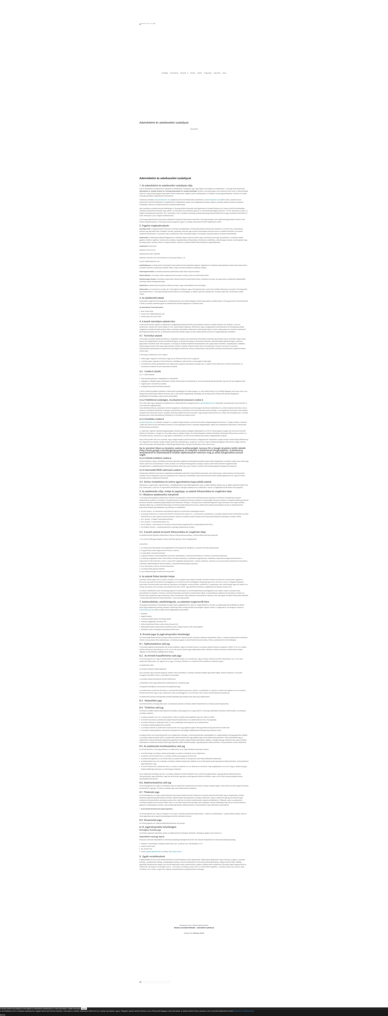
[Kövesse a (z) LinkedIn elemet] (198, 918)
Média (200, 73)
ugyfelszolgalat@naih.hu (154, 851)
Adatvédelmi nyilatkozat (205, 928)
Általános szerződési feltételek (184, 928)
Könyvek (183, 73)
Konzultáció (174, 73)
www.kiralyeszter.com (162, 200)
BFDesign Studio (198, 933)
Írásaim (192, 73)
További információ (74, 1009)
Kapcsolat (217, 73)
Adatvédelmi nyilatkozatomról (244, 1011)
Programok (207, 73)
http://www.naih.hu (175, 851)
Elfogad (84, 1009)
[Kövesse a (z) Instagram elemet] (194, 918)
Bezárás (2, 1015)
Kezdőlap (165, 73)
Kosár (224, 73)
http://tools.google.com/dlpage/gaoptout (161, 450)
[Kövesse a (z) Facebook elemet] (190, 918)
